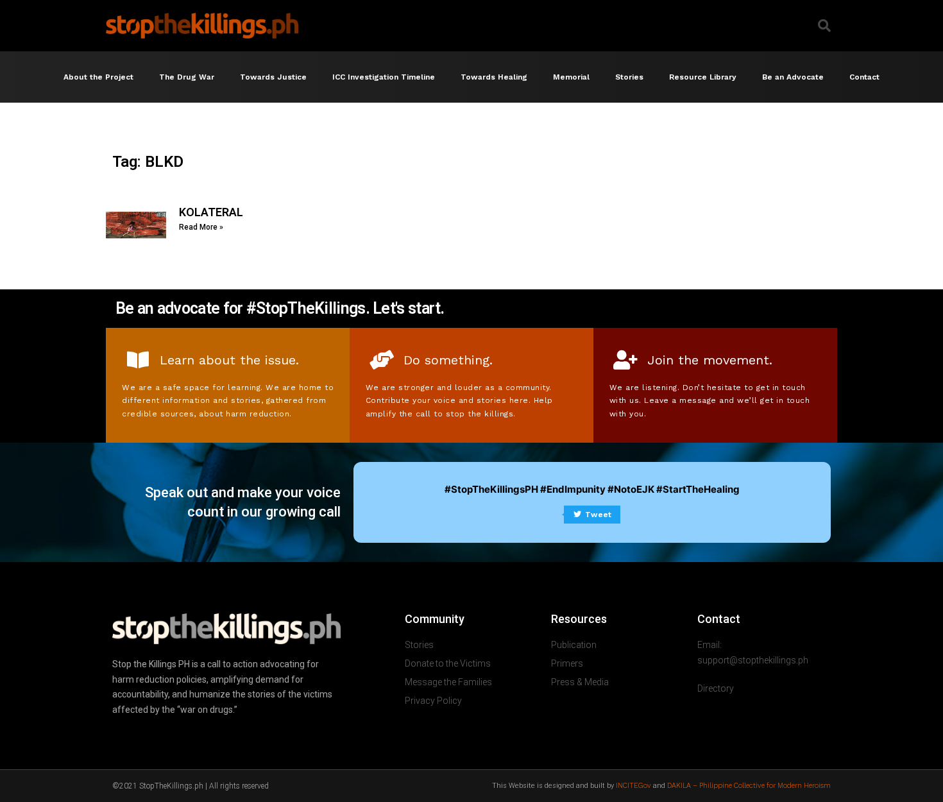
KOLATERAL (211, 212)
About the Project (98, 77)
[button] (824, 25)
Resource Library (702, 77)
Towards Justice (273, 77)
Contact (864, 77)
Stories (629, 77)
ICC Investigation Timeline (383, 77)
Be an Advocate (793, 77)
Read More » (201, 227)
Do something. (448, 360)
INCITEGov (633, 785)
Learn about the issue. (229, 360)
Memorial (571, 77)
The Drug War (186, 77)
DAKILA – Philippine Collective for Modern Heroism (749, 785)
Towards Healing (494, 77)
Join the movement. (709, 360)
